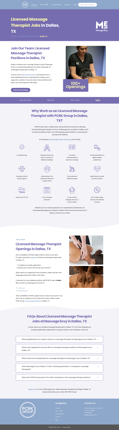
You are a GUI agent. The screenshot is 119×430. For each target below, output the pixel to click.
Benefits (50, 100)
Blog (75, 5)
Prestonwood (23, 291)
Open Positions (88, 5)
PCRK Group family (28, 75)
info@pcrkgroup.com (90, 415)
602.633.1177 (89, 412)
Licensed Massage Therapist (60, 139)
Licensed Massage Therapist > (29, 36)
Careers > (14, 36)
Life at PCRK (44, 5)
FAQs (98, 100)
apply (33, 257)
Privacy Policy (66, 427)
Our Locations (56, 5)
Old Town (21, 288)
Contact (67, 5)
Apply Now (74, 100)
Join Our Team (25, 100)
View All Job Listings (20, 90)
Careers (34, 5)
